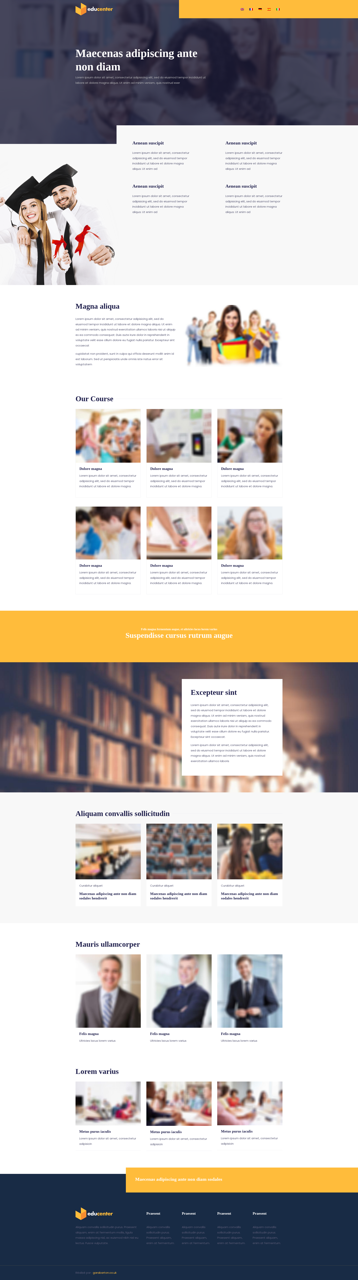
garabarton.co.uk (105, 1273)
